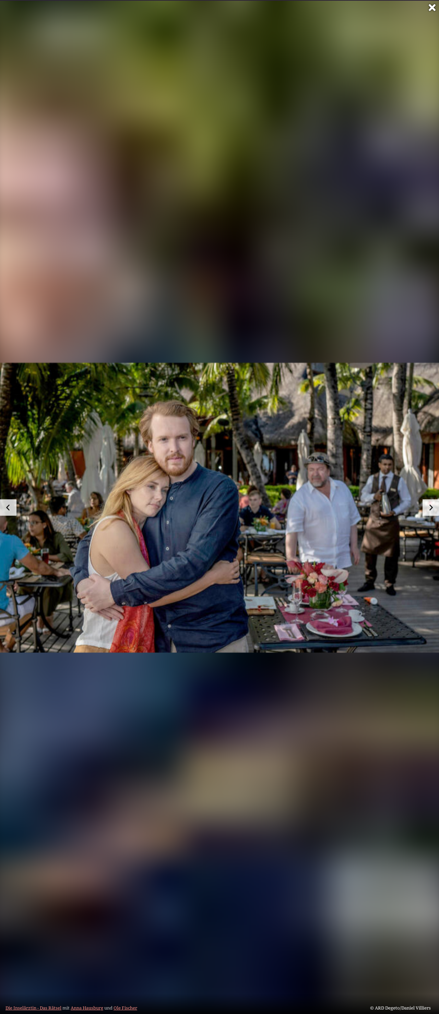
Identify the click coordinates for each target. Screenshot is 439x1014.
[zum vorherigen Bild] (8, 507)
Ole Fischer (125, 1008)
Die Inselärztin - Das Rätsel (33, 1008)
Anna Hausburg (87, 1008)
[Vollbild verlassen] (432, 7)
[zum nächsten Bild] (431, 507)
